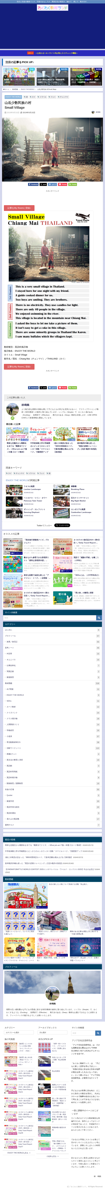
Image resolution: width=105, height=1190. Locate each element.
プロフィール (52, 636)
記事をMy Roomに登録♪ (19, 208)
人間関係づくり (53, 724)
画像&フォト (53, 754)
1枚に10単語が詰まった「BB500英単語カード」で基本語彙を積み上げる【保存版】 (39, 857)
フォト (53, 97)
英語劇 (53, 766)
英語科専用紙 (53, 772)
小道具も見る (51, 1156)
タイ (33, 97)
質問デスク (52, 825)
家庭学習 (53, 801)
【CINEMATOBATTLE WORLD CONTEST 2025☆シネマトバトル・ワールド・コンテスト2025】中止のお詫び (49, 869)
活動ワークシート (53, 748)
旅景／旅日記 (53, 642)
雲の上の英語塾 (53, 819)
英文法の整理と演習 (53, 760)
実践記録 (53, 671)
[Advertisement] (52, 31)
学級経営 (53, 730)
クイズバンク (53, 713)
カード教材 (53, 707)
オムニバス (53, 660)
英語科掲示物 (53, 777)
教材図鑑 (52, 683)
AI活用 (53, 654)
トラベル (43, 97)
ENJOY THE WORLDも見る (18, 1153)
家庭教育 (53, 677)
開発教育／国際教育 (53, 783)
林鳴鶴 (98, 112)
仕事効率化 (53, 665)
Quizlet (53, 795)
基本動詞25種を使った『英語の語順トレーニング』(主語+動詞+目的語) (33, 863)
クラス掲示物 (53, 719)
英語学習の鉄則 (53, 807)
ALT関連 (53, 689)
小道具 (53, 736)
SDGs (53, 701)
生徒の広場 (52, 789)
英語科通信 (53, 813)
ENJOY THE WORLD (13, 97)
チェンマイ (64, 97)
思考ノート (52, 648)
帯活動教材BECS (53, 742)
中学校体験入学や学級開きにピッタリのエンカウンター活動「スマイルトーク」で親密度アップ (43, 851)
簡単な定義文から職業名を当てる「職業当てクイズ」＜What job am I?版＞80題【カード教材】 (43, 845)
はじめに (52, 630)
